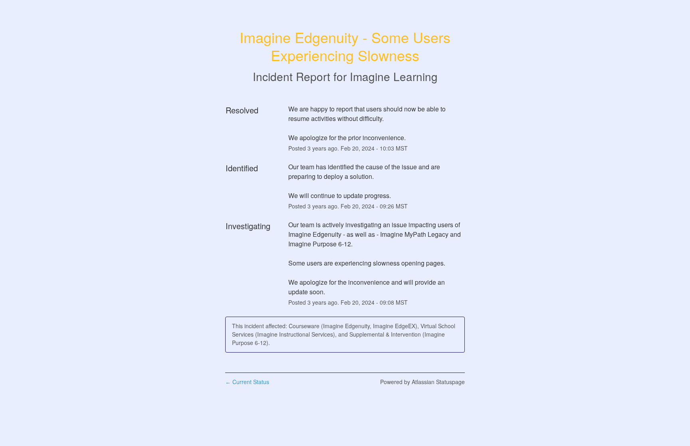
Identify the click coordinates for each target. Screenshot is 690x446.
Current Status (247, 382)
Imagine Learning (394, 76)
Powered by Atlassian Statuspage (422, 382)
